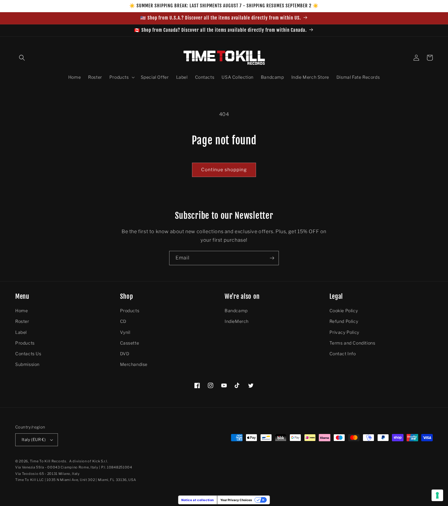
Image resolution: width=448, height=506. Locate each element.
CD (123, 321)
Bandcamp (236, 310)
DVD (125, 353)
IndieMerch (237, 321)
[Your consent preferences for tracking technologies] (437, 495)
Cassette (129, 342)
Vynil (125, 332)
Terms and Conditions (352, 342)
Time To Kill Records (48, 461)
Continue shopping (224, 169)
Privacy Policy (344, 332)
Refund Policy (343, 321)
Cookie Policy (343, 310)
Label (21, 332)
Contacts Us (28, 353)
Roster (22, 321)
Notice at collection (197, 500)
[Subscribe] (272, 258)
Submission (27, 364)
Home (21, 310)
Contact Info (342, 353)
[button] (22, 57)
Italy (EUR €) (34, 439)
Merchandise (134, 364)
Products (25, 342)
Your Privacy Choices (236, 500)
